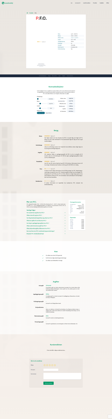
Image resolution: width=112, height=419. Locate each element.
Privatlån (31, 12)
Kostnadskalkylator (42, 75)
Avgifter (63, 75)
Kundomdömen (70, 75)
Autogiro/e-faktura (40, 112)
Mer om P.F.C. (54, 75)
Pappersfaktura (48, 112)
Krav (59, 75)
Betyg (49, 75)
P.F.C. (36, 12)
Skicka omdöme (48, 383)
